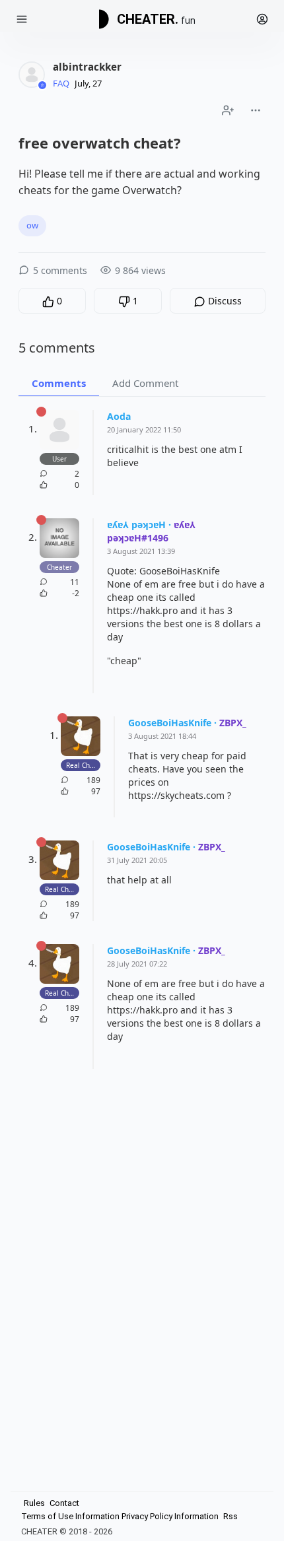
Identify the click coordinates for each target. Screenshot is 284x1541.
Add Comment (145, 383)
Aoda (119, 416)
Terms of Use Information (70, 1516)
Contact (64, 1503)
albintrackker (87, 66)
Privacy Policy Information (170, 1516)
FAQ (61, 83)
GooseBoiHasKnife (169, 722)
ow (32, 225)
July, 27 (88, 83)
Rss (230, 1516)
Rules (34, 1503)
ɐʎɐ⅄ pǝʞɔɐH (136, 524)
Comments (59, 383)
